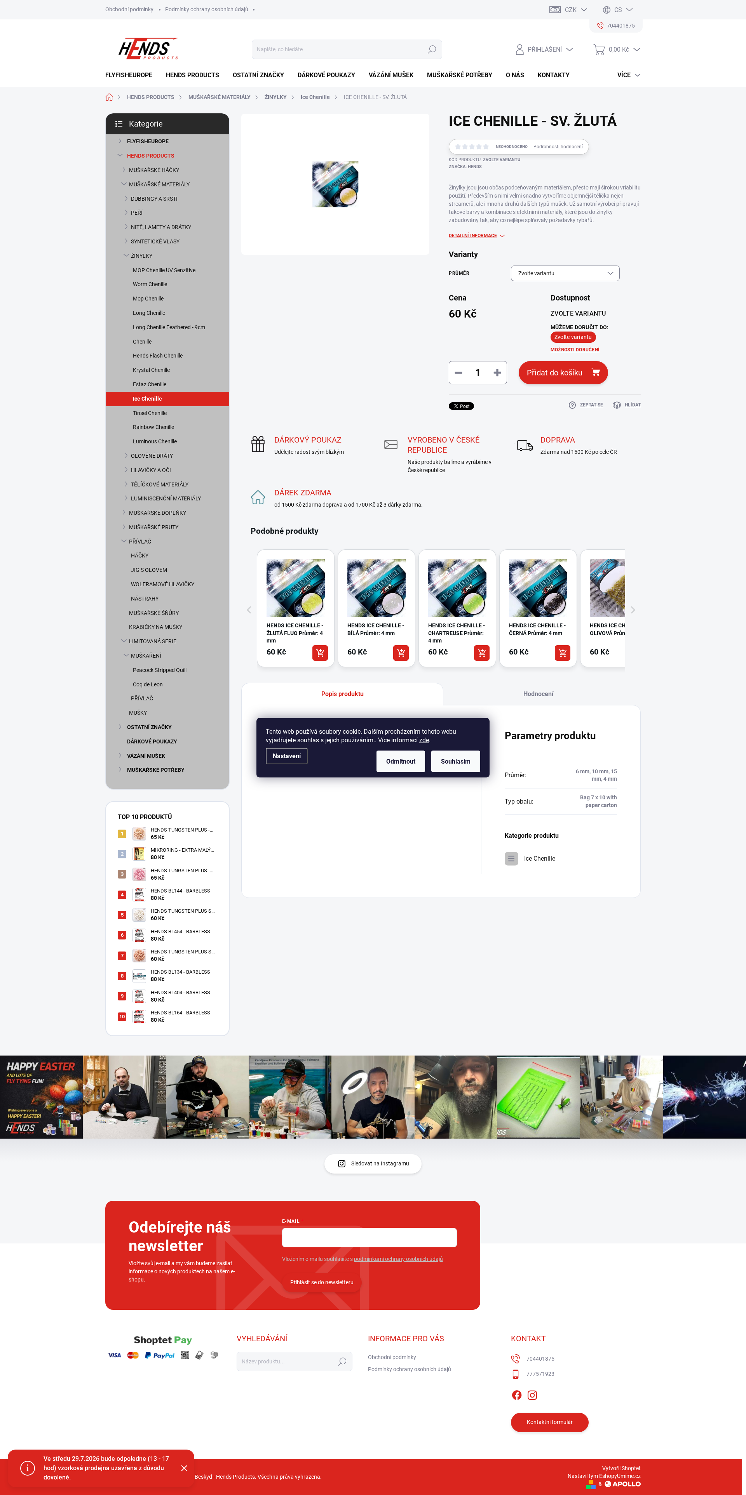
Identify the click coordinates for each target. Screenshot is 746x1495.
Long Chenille (149, 313)
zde (424, 739)
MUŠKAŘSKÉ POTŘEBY (156, 770)
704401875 (540, 1359)
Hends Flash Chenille (158, 355)
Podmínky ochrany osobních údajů (206, 9)
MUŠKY (138, 713)
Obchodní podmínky (129, 9)
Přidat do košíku (554, 372)
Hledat (432, 49)
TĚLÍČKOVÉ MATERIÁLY (159, 484)
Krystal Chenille (151, 370)
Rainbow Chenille (153, 427)
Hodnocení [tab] (538, 694)
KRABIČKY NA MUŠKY (155, 627)
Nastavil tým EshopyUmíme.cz (604, 1476)
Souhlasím (456, 761)
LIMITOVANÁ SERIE (152, 641)
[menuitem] (131, 75)
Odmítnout (400, 761)
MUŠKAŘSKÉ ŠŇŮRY (154, 613)
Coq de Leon (148, 684)
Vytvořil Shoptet (621, 1468)
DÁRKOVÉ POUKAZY (152, 741)
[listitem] (296, 608)
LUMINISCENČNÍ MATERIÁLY (166, 498)
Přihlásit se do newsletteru (322, 1282)
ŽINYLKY (141, 256)
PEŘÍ (137, 213)
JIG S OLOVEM (149, 570)
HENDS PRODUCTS (150, 156)
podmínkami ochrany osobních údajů (398, 1259)
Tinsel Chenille (150, 413)
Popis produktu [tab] (342, 694)
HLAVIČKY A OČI (151, 470)
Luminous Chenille (155, 441)
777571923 (540, 1374)
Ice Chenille (147, 399)
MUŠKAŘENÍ (146, 656)
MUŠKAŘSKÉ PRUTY (153, 527)
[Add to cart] (320, 653)
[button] (249, 610)
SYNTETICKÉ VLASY (155, 241)
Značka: (465, 166)
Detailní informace (473, 235)
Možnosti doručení (575, 349)
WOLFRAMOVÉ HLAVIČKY (162, 584)
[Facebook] (517, 1394)
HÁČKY (139, 555)
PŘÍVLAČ (140, 541)
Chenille (142, 342)
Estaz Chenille (149, 384)
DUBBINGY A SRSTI (154, 199)
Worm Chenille (150, 284)
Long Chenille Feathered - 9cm (169, 327)
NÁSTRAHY (145, 599)
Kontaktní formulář (550, 1422)
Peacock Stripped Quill (159, 670)
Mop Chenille (148, 298)
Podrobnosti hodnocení (558, 146)
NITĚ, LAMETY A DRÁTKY (161, 227)
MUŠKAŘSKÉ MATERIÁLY (159, 184)
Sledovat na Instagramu (380, 1163)
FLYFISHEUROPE (148, 141)
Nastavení (287, 755)
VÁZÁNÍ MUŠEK (146, 756)
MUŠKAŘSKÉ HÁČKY (154, 170)
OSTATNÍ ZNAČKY (149, 727)
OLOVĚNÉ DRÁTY (152, 456)
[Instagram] (532, 1394)
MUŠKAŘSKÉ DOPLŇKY (157, 513)
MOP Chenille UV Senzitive (164, 270)
